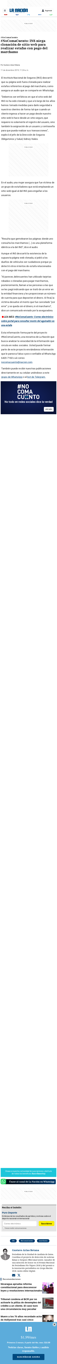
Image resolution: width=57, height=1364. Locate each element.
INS (13, 1241)
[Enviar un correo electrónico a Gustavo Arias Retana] (13, 1275)
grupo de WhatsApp (12, 377)
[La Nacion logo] (18, 10)
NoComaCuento (27, 1241)
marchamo (43, 1241)
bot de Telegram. (36, 377)
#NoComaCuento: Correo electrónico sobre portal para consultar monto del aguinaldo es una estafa (27, 321)
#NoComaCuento (9, 37)
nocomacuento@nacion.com (16, 362)
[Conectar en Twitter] (19, 1275)
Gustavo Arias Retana (12, 65)
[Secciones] (5, 10)
